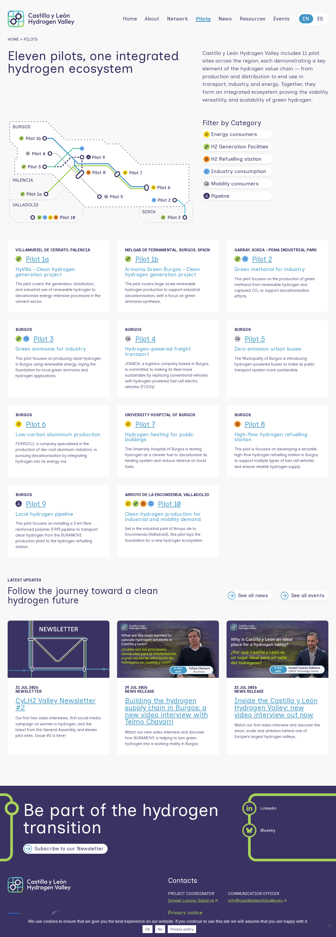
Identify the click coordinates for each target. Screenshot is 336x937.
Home (13, 39)
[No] (329, 925)
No (160, 929)
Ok (147, 929)
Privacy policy (181, 929)
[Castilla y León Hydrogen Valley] (44, 19)
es (320, 18)
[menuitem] (130, 19)
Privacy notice (185, 912)
